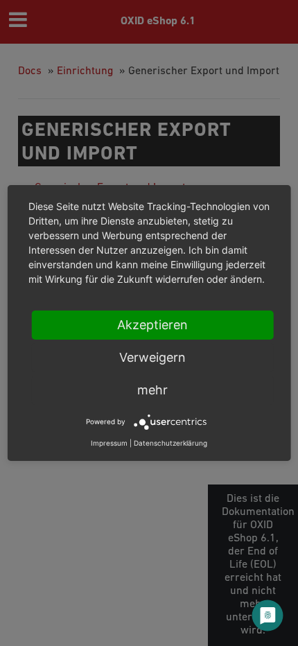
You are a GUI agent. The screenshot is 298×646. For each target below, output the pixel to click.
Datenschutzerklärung (170, 443)
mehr (152, 390)
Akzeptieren (152, 324)
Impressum (109, 443)
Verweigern (152, 357)
